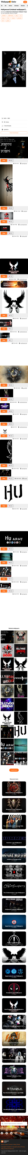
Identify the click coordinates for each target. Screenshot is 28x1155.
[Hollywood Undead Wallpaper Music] (20, 745)
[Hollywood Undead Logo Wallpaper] (20, 637)
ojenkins (5, 129)
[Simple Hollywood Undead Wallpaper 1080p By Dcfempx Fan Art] (7, 664)
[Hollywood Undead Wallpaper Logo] (7, 758)
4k (1, 5)
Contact (11, 1144)
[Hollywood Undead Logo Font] (7, 718)
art (21, 15)
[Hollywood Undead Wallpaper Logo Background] (20, 677)
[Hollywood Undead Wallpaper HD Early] (20, 758)
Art (5, 5)
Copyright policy (16, 1146)
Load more (14, 770)
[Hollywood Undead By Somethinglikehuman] (20, 691)
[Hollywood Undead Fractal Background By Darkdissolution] (7, 704)
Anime (10, 5)
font (8, 18)
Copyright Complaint (6, 1146)
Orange (9, 1129)
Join (25, 2)
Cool (18, 1127)
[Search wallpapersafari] (2, 1124)
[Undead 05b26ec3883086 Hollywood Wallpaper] (7, 745)
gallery (8, 20)
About (2, 1144)
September (4, 1129)
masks (13, 18)
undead (4, 15)
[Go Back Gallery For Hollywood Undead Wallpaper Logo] (7, 731)
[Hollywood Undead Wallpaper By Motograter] (7, 677)
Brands (23, 5)
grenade (19, 18)
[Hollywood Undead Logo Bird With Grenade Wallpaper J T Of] (7, 637)
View (3, 160)
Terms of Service (9, 1148)
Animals (16, 5)
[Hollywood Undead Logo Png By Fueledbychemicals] (20, 704)
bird (3, 20)
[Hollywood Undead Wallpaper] (7, 691)
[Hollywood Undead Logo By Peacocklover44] (20, 731)
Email (18, 1144)
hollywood (10, 15)
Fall (13, 1129)
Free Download (14, 132)
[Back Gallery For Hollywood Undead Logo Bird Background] (20, 664)
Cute (21, 1127)
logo (17, 15)
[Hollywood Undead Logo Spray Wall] (20, 718)
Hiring (15, 1144)
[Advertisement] (14, 36)
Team (6, 1144)
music (3, 18)
